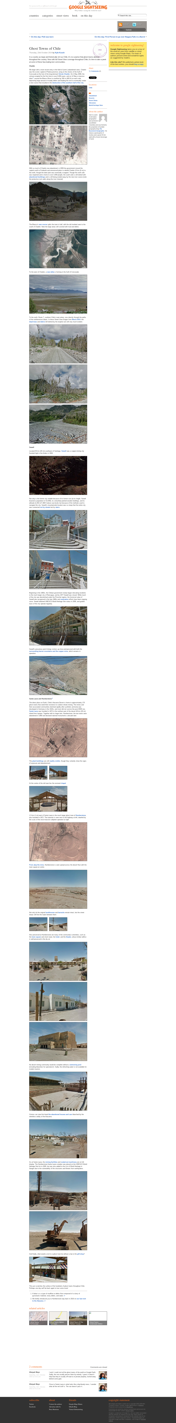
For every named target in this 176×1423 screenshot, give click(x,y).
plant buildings (38, 761)
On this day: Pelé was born (42, 37)
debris (42, 322)
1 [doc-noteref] (33, 78)
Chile (90, 88)
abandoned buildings (37, 177)
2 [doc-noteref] (52, 698)
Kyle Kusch (60, 53)
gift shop (80, 1254)
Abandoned (93, 96)
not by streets (45, 507)
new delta (50, 272)
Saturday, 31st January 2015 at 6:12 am (37, 1387)
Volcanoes (92, 103)
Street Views (93, 100)
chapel (63, 783)
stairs (57, 507)
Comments (95, 71)
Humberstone (81, 815)
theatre (68, 937)
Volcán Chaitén (64, 74)
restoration (64, 599)
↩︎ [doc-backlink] (64, 1296)
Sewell (63, 451)
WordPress (129, 1407)
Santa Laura (33, 711)
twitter (139, 24)
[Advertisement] (57, 43)
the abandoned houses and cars (60, 1114)
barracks (61, 912)
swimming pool (75, 1065)
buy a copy (138, 64)
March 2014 (76, 319)
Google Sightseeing (85, 6)
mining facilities (51, 1162)
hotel (58, 937)
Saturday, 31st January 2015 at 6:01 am (37, 1376)
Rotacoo (141, 1405)
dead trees (33, 322)
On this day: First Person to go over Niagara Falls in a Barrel (120, 37)
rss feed (126, 24)
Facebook (128, 30)
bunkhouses (50, 912)
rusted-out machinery (69, 1162)
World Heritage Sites (96, 105)
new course (43, 224)
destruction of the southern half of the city (67, 83)
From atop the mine (36, 865)
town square (36, 937)
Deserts (91, 98)
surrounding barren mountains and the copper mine (48, 651)
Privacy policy (130, 1410)
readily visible (55, 761)
